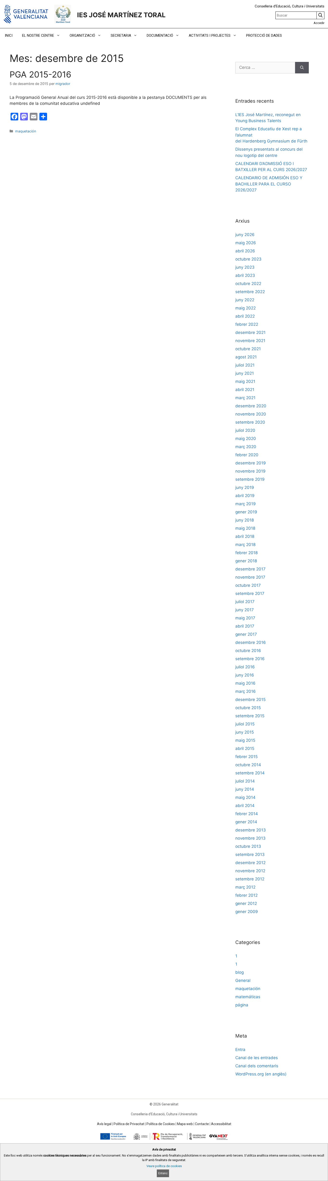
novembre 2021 (250, 340)
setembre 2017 (249, 593)
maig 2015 (245, 740)
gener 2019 (246, 512)
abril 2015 (244, 748)
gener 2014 (246, 821)
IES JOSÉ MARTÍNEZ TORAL (121, 15)
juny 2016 (244, 675)
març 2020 (245, 446)
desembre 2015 (250, 699)
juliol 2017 (245, 601)
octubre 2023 (248, 259)
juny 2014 (244, 789)
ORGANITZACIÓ (82, 35)
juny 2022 (244, 299)
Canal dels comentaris (256, 1065)
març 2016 (245, 691)
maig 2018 (245, 528)
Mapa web (185, 1124)
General (242, 980)
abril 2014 (245, 805)
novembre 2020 (250, 414)
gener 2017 (246, 634)
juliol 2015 (245, 724)
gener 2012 (246, 903)
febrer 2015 (246, 756)
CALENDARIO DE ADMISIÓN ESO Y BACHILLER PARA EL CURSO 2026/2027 (268, 183)
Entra (240, 1049)
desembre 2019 (250, 463)
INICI (8, 35)
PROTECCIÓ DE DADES (264, 35)
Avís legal (104, 1124)
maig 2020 (245, 438)
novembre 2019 (250, 471)
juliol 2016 (245, 667)
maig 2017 (245, 618)
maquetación (25, 131)
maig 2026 (245, 242)
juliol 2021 (245, 365)
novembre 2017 (250, 577)
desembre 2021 (250, 332)
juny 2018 (244, 520)
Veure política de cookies (164, 1166)
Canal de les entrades (256, 1057)
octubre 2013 (248, 846)
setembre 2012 (249, 879)
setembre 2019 (250, 479)
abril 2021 (244, 389)
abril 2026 (245, 251)
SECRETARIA (121, 35)
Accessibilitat (221, 1124)
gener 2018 (246, 560)
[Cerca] (302, 67)
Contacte (202, 1124)
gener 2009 (246, 911)
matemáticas (247, 996)
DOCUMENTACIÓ (160, 35)
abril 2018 (244, 536)
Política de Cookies (160, 1124)
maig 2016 (245, 683)
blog (239, 972)
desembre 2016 (250, 642)
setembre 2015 (249, 715)
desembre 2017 (250, 569)
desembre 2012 (250, 862)
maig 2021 (245, 381)
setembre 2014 (250, 773)
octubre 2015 (248, 707)
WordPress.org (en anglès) (260, 1074)
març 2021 (245, 397)
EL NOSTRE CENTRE (38, 35)
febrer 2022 (246, 324)
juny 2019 (244, 487)
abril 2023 (245, 275)
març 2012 (245, 887)
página (241, 1005)
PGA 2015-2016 (40, 74)
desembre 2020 (250, 406)
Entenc (163, 1173)
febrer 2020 (246, 454)
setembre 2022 (250, 291)
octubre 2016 (248, 650)
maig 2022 (245, 308)
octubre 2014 (248, 764)
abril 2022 (245, 316)
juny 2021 (244, 373)
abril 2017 (244, 626)
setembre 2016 (250, 658)
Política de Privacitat (129, 1124)
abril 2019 (245, 495)
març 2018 (245, 544)
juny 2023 (245, 267)
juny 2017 (244, 609)
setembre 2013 (250, 854)
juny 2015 (244, 732)
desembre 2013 (250, 830)
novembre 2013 (250, 838)
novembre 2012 (250, 870)
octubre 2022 (248, 283)
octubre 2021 (248, 348)
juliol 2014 (245, 781)
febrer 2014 (246, 813)
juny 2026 (245, 234)
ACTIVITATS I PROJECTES (210, 35)
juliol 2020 (245, 430)
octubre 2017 (248, 585)
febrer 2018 (246, 552)
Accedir (319, 23)
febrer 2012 (246, 895)
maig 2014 (245, 797)
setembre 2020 (250, 422)
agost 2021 (246, 357)
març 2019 (245, 503)
